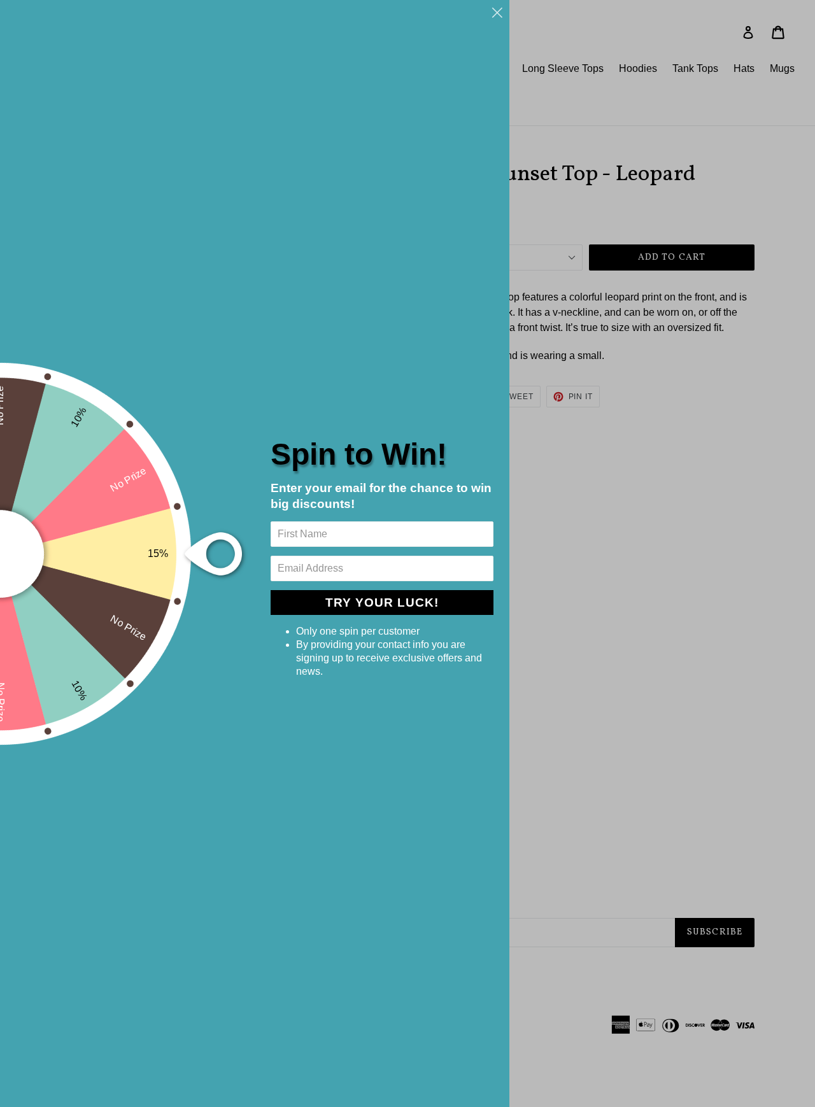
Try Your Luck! (382, 602)
